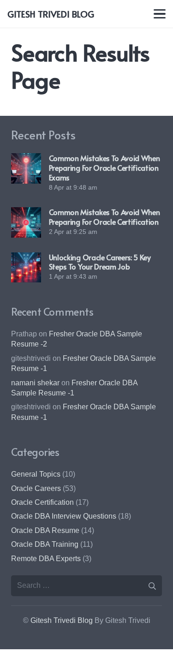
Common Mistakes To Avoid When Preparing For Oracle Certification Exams (104, 167)
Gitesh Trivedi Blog (61, 620)
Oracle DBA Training (44, 544)
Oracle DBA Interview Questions (63, 516)
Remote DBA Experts (46, 558)
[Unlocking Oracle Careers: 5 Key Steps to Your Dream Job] (26, 267)
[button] (160, 14)
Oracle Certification (42, 502)
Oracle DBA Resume (45, 530)
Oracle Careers (36, 488)
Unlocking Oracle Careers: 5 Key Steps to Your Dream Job (100, 262)
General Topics (35, 474)
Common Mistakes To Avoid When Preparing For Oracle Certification (104, 217)
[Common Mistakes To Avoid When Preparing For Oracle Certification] (26, 222)
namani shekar (35, 383)
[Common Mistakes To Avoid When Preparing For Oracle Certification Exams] (26, 168)
